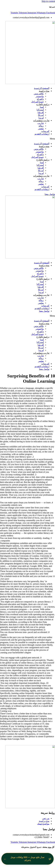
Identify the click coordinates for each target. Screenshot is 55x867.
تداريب (41, 123)
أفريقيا (41, 112)
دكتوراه (40, 99)
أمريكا (41, 115)
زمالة (41, 126)
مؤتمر (41, 128)
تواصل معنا (44, 311)
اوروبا (41, 118)
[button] (27, 138)
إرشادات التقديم (42, 134)
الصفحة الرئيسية (41, 88)
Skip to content (48, 1)
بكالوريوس (39, 93)
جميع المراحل (37, 101)
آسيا (42, 107)
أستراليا (40, 109)
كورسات (45, 131)
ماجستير (40, 96)
